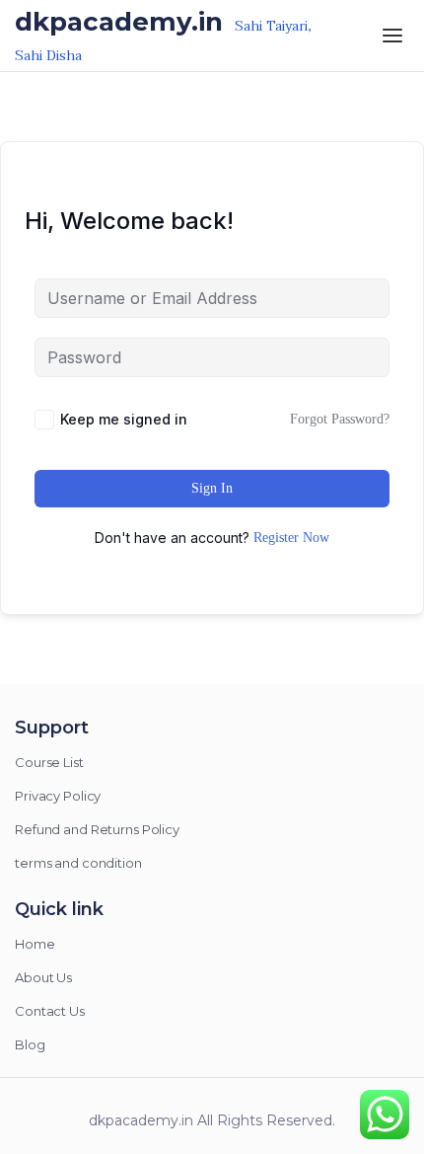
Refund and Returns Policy (97, 829)
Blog (30, 1044)
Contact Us (50, 1011)
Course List (49, 762)
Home (35, 944)
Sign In (212, 488)
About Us (43, 977)
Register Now (291, 537)
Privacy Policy (58, 796)
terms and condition (78, 863)
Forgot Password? (339, 419)
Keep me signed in (123, 419)
